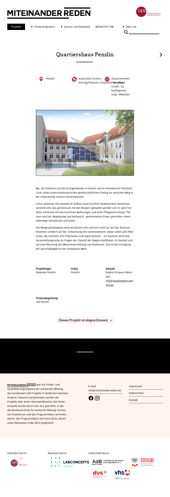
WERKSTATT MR (104, 27)
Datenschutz (136, 393)
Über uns (131, 27)
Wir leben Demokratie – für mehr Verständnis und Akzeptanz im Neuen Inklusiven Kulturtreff (160, 53)
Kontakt (133, 400)
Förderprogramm (44, 27)
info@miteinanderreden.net (104, 390)
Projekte (16, 27)
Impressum (135, 386)
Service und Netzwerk (77, 27)
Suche (126, 32)
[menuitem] (18, 27)
